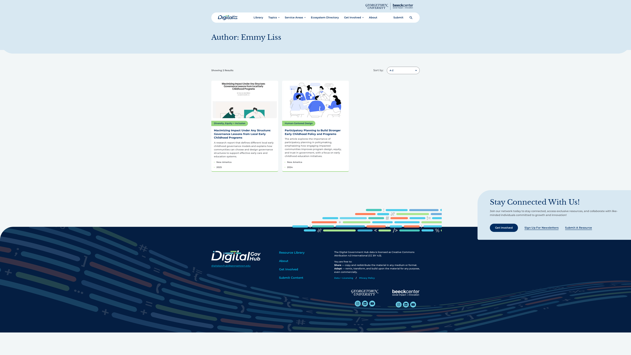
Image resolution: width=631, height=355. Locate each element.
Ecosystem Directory (325, 17)
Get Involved (352, 17)
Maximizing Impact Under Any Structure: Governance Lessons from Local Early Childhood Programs (242, 134)
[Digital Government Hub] (228, 17)
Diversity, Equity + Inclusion (229, 123)
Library (258, 17)
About (373, 17)
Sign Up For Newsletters (542, 227)
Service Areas (294, 17)
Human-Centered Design (299, 123)
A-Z (392, 70)
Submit (398, 17)
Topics (272, 17)
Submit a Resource (578, 227)
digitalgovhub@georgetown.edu (230, 265)
